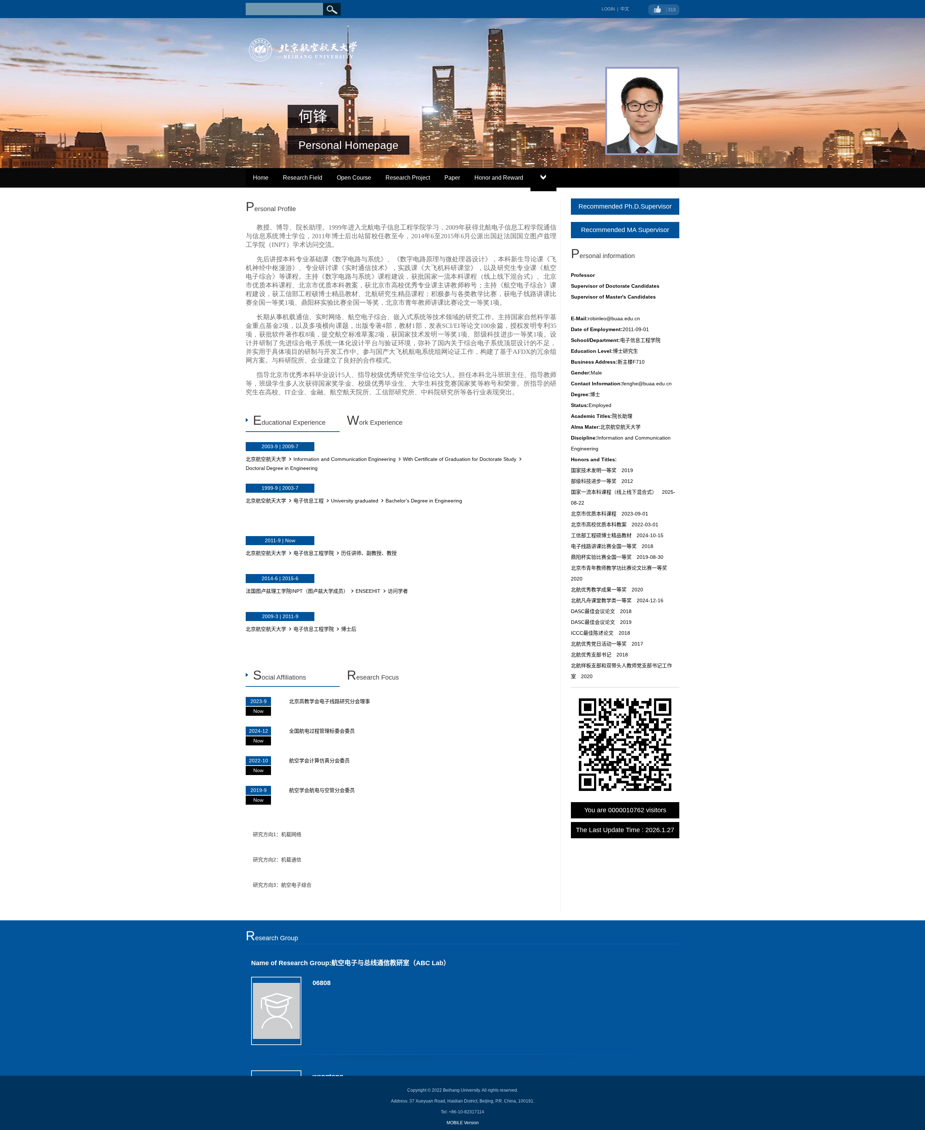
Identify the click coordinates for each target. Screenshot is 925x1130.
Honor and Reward (498, 178)
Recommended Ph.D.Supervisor (625, 206)
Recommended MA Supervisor (625, 230)
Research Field (302, 178)
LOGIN (608, 9)
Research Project (408, 178)
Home (260, 178)
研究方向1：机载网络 (277, 834)
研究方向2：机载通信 (277, 860)
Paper (452, 178)
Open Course (354, 178)
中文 (624, 9)
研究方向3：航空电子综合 (282, 885)
